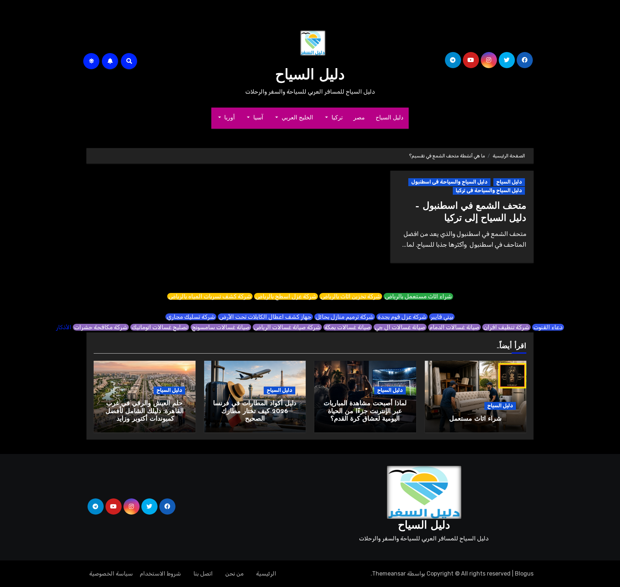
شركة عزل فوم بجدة (402, 316)
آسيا (257, 118)
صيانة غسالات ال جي (400, 327)
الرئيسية (266, 573)
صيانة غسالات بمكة (347, 327)
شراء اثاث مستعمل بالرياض (418, 296)
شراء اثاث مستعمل (475, 419)
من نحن (234, 573)
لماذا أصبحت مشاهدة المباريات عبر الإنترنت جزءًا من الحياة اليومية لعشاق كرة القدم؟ (365, 411)
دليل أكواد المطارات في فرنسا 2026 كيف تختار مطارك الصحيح (254, 411)
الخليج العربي (296, 118)
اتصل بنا (203, 573)
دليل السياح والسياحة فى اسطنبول (449, 182)
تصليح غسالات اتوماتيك (159, 327)
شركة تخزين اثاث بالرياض (350, 296)
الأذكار (63, 327)
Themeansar (389, 573)
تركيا (336, 118)
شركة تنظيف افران (506, 327)
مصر (359, 118)
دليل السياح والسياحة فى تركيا (489, 191)
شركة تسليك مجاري (190, 316)
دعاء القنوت (548, 327)
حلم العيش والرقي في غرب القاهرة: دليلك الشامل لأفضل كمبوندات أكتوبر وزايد (144, 411)
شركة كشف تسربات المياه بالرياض (210, 296)
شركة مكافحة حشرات (101, 327)
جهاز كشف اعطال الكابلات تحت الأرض (265, 316)
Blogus (524, 573)
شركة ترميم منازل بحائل (344, 316)
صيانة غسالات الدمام (454, 327)
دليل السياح (310, 75)
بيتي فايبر (442, 316)
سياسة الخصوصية (111, 573)
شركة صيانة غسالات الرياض (287, 327)
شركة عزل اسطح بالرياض (286, 296)
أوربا (228, 118)
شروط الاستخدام (160, 573)
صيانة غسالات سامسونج (221, 327)
